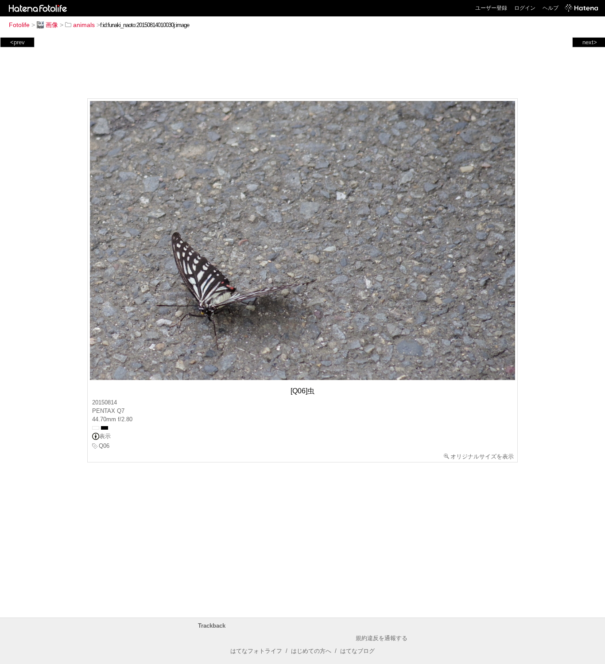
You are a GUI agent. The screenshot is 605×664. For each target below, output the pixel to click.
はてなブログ (357, 651)
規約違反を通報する (381, 638)
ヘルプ (550, 8)
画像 (52, 24)
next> (589, 42)
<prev (17, 42)
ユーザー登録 (491, 8)
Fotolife (19, 24)
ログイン (524, 8)
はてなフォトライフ (256, 651)
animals (84, 24)
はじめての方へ (311, 651)
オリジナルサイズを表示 (482, 456)
